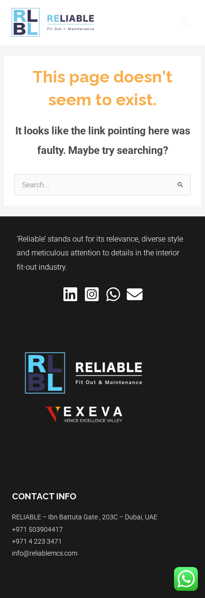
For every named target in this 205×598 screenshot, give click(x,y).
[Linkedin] (70, 294)
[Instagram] (92, 294)
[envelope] (135, 294)
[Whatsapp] (113, 294)
